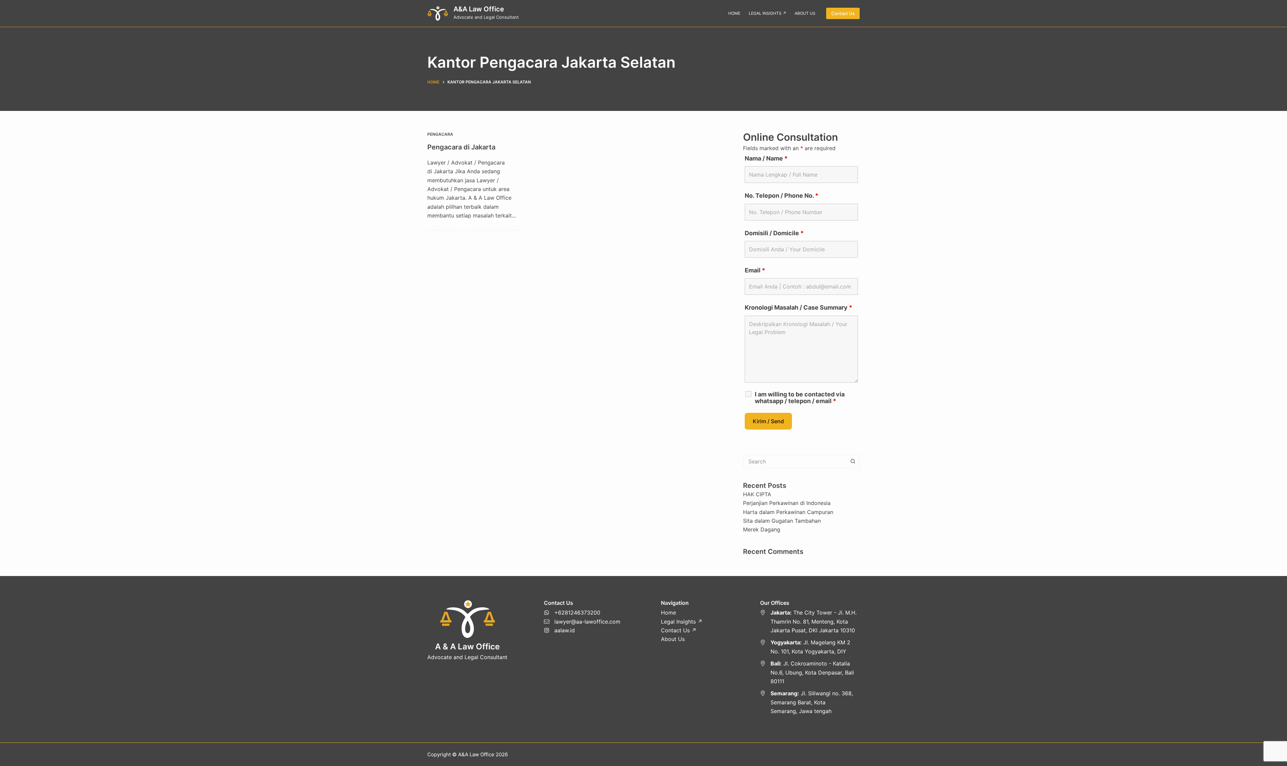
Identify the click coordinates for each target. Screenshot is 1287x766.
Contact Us (843, 13)
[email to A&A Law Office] (582, 621)
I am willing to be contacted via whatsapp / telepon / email (800, 397)
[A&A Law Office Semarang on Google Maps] (810, 702)
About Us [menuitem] (805, 13)
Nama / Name (766, 158)
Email (755, 270)
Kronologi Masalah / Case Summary (798, 307)
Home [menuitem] (734, 13)
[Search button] (853, 461)
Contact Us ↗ (678, 630)
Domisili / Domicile (774, 233)
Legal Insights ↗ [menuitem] (767, 13)
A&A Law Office (478, 9)
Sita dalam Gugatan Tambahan (782, 520)
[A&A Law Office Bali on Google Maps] (810, 672)
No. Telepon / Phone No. (781, 195)
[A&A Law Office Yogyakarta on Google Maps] (810, 647)
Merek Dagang (761, 529)
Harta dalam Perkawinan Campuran (788, 512)
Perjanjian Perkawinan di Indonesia (787, 503)
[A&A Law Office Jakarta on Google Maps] (810, 621)
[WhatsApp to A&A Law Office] (582, 612)
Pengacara (440, 134)
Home (668, 612)
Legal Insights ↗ (681, 621)
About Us (673, 639)
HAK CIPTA (757, 494)
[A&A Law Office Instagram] (582, 630)
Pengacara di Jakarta (461, 147)
